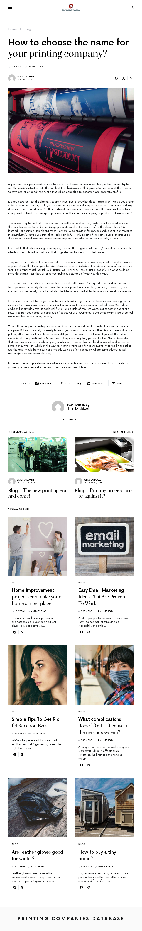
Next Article (122, 432)
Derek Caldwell (25, 77)
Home (12, 29)
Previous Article (22, 432)
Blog (27, 29)
